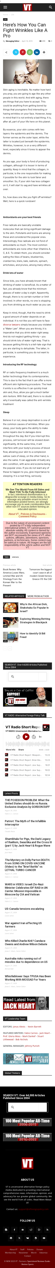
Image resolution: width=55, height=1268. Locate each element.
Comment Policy (28, 516)
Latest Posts (11, 793)
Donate (40, 1249)
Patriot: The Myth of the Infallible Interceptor (25, 823)
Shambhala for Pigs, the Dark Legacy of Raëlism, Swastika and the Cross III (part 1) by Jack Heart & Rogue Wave (28, 842)
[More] (44, 52)
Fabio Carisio (31, 1033)
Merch (34, 1252)
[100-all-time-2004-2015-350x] (27, 1125)
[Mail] (23, 1230)
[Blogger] (6, 1230)
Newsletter (23, 1252)
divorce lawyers (11, 324)
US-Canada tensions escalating (24, 908)
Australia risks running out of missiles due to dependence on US (26, 960)
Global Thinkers (12, 1073)
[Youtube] (44, 1238)
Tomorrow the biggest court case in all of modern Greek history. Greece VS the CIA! (40, 574)
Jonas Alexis (19, 1026)
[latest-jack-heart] (26, 1009)
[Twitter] (16, 52)
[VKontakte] (27, 1238)
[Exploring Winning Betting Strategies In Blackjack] (10, 622)
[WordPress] (36, 1238)
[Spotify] (11, 1238)
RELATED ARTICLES (14, 596)
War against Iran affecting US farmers (23, 925)
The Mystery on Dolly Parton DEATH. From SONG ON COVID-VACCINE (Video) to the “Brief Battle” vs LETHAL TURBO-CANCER (27, 865)
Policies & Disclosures (33, 514)
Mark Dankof (28, 1036)
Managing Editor (12, 41)
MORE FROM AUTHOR (38, 596)
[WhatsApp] (30, 52)
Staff (22, 1249)
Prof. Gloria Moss (11, 1036)
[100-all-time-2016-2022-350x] (27, 1140)
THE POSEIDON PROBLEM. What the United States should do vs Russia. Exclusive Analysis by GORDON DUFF (27, 803)
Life (12, 14)
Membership (10, 1252)
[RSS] (47, 1230)
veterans (15, 557)
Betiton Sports (28, 1264)
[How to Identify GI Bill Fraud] (10, 637)
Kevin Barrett (34, 1026)
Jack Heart (45, 1033)
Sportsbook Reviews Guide (38, 1261)
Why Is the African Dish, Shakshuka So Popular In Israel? (34, 608)
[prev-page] (5, 648)
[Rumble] (39, 1230)
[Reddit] (31, 1230)
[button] (5, 7)
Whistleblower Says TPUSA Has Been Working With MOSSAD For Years (28, 978)
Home (5, 14)
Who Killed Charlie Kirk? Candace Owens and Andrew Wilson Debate (26, 942)
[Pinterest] (23, 52)
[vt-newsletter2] (26, 1063)
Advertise (43, 1252)
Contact (27, 1256)
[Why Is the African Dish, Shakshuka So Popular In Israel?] (10, 607)
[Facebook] (14, 1230)
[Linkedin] (37, 52)
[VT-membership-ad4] (27, 705)
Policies (30, 1249)
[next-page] (10, 648)
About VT (14, 514)
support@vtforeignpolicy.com (33, 1209)
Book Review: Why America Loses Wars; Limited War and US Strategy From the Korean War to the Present (14, 577)
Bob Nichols (22, 1039)
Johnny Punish (32, 1045)
